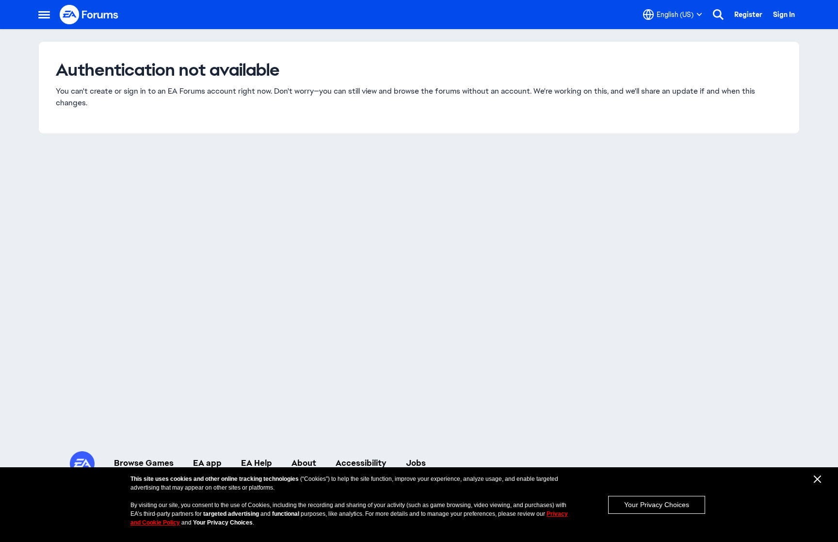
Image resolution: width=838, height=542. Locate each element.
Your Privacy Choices (656, 505)
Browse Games (144, 463)
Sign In (784, 14)
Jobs (416, 463)
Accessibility (361, 463)
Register (748, 14)
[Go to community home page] (89, 14)
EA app (207, 463)
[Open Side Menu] (44, 14)
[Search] (718, 14)
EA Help (256, 463)
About (303, 463)
